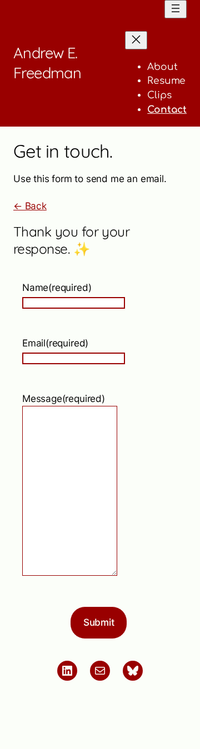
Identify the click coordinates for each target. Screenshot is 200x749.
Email (55, 343)
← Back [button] (30, 206)
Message (63, 398)
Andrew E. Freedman (47, 62)
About (162, 67)
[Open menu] (175, 9)
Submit (98, 622)
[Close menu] (136, 40)
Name (56, 287)
